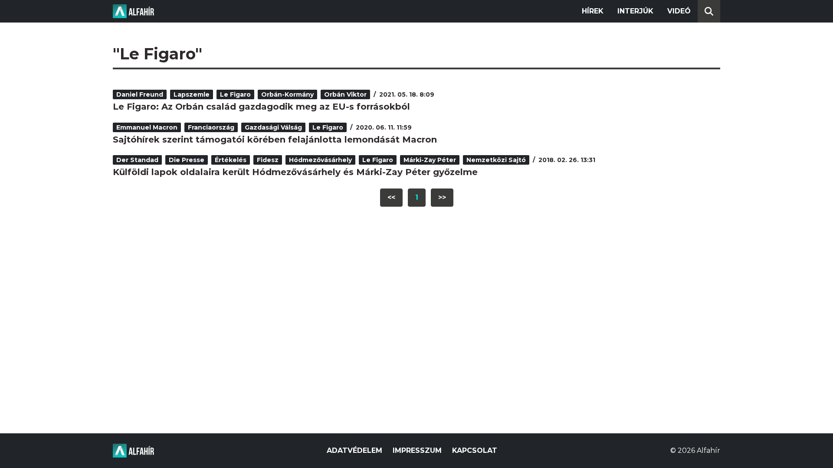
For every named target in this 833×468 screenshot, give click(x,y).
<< (391, 197)
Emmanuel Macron (146, 127)
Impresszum (417, 450)
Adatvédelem (354, 450)
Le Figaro (235, 94)
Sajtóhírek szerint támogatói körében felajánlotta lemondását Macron (275, 139)
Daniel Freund (139, 94)
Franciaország (211, 127)
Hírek (592, 11)
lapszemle (192, 94)
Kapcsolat (474, 450)
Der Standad (137, 160)
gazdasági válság (273, 127)
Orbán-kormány (287, 94)
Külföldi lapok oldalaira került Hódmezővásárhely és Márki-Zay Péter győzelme (295, 172)
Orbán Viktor (345, 94)
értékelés (230, 160)
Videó (679, 11)
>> (442, 197)
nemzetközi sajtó (496, 160)
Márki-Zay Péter (429, 160)
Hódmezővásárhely (320, 160)
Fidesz (268, 160)
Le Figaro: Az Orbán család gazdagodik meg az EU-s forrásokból (261, 106)
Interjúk (635, 11)
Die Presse (186, 160)
